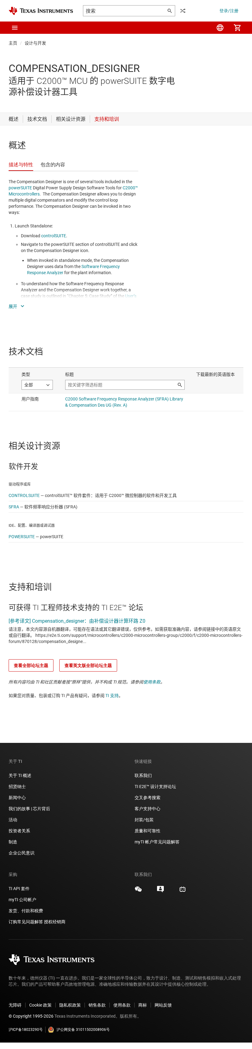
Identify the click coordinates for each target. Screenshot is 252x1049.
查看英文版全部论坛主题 (88, 665)
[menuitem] (220, 28)
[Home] (41, 11)
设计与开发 (35, 43)
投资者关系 (19, 830)
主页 (13, 43)
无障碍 (15, 1005)
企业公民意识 (21, 852)
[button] (14, 28)
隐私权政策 (70, 1005)
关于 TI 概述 (20, 775)
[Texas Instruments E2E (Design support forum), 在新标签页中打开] (160, 891)
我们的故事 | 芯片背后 (29, 808)
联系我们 (143, 775)
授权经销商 (54, 921)
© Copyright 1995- (31, 1016)
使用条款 (151, 682)
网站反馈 (163, 1005)
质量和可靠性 (148, 830)
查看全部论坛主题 (31, 665)
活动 (13, 819)
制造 (13, 841)
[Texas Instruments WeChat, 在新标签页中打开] (138, 891)
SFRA (14, 506)
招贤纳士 (17, 786)
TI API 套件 (19, 888)
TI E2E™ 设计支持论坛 (155, 786)
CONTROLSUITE (24, 495)
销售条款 (97, 1005)
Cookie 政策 (40, 1005)
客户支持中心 (147, 808)
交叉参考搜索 (147, 797)
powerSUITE (20, 187)
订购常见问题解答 (26, 921)
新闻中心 (17, 797)
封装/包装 (144, 819)
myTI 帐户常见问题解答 (157, 841)
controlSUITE (53, 235)
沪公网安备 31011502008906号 (83, 1029)
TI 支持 (112, 695)
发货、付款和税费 (26, 910)
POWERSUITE (22, 536)
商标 (142, 1005)
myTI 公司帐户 (22, 899)
